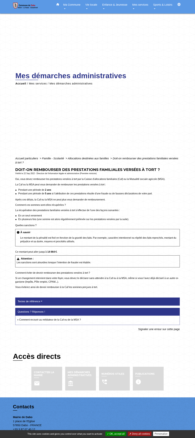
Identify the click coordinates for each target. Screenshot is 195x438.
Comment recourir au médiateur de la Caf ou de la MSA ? (50, 319)
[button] (57, 5)
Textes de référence (29, 301)
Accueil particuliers (27, 158)
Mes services (38, 83)
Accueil (20, 83)
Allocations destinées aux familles (89, 158)
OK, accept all (117, 434)
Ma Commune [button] (71, 4)
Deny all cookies (140, 434)
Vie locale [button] (91, 4)
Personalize (161, 434)
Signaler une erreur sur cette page (159, 329)
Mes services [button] (140, 4)
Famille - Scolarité (53, 158)
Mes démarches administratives (71, 83)
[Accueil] (32, 6)
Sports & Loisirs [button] (162, 4)
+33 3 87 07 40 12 (24, 429)
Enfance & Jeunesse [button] (114, 4)
